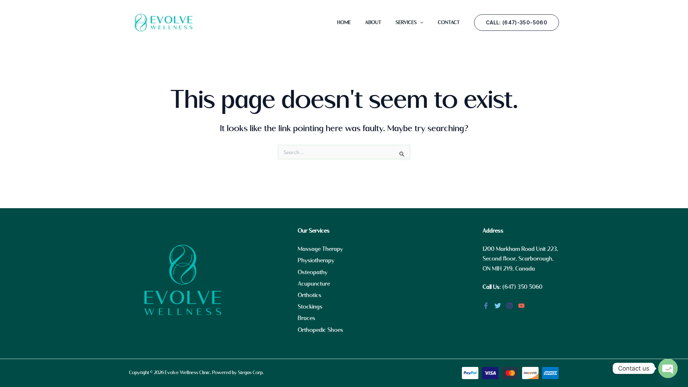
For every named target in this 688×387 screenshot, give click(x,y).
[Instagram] (509, 305)
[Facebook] (486, 305)
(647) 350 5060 (522, 287)
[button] (420, 22)
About (373, 22)
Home (344, 22)
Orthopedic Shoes (320, 330)
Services (406, 22)
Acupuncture (314, 284)
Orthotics (309, 295)
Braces (306, 318)
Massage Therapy (320, 249)
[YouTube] (521, 305)
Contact (449, 22)
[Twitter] (497, 305)
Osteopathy (313, 272)
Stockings (310, 307)
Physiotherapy (316, 261)
